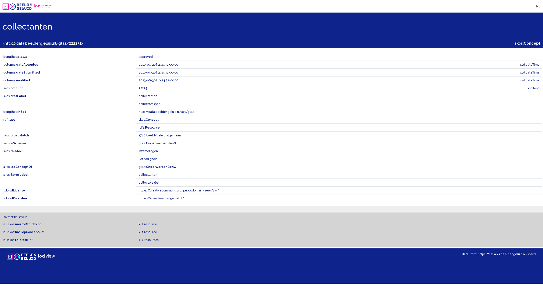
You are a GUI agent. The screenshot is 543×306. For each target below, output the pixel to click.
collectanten (148, 174)
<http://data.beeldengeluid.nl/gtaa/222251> (43, 43)
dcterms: (20, 64)
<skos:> (21, 224)
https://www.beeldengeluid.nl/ (161, 198)
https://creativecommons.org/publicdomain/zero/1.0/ (179, 190)
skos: (527, 43)
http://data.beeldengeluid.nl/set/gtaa (166, 111)
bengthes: (15, 56)
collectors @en (149, 182)
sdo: (14, 190)
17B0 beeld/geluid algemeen (160, 135)
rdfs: (149, 127)
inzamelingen (148, 151)
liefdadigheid (148, 159)
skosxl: (15, 174)
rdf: (9, 119)
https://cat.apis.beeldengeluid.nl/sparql (507, 254)
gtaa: (157, 143)
